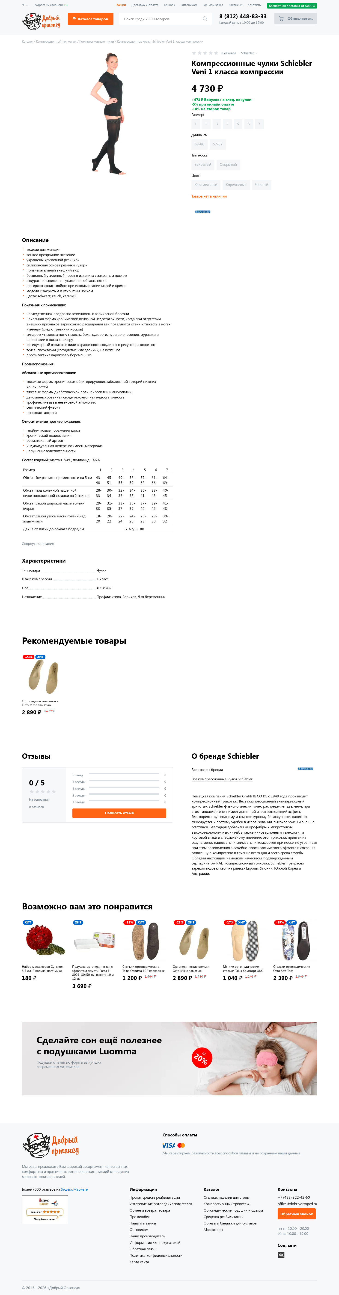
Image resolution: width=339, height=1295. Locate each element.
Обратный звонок (296, 1213)
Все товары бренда (207, 769)
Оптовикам (189, 5)
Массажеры (213, 1229)
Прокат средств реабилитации (155, 1197)
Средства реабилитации (224, 1216)
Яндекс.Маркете (74, 1189)
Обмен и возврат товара (150, 1210)
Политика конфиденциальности (156, 1255)
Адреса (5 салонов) (51, 5)
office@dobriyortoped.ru (297, 1203)
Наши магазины (143, 1223)
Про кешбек (140, 1216)
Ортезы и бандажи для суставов (230, 1223)
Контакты (255, 5)
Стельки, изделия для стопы (227, 1197)
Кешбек (169, 5)
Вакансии (235, 5)
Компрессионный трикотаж (226, 1203)
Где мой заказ (213, 5)
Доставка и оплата (144, 5)
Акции (121, 5)
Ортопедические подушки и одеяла (233, 1210)
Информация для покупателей (155, 1242)
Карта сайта (139, 1261)
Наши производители (147, 1235)
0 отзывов (228, 53)
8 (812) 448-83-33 (243, 16)
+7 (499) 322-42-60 (294, 1197)
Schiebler (247, 53)
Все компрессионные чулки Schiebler (222, 779)
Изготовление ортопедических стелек (161, 1203)
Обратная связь (142, 1248)
